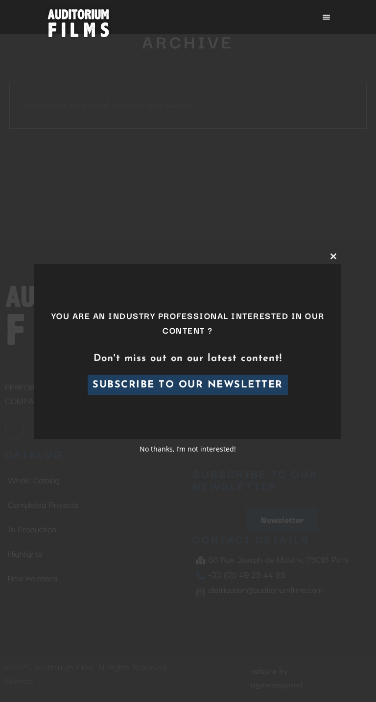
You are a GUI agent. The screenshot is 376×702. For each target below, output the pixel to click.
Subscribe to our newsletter (188, 385)
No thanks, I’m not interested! (188, 448)
